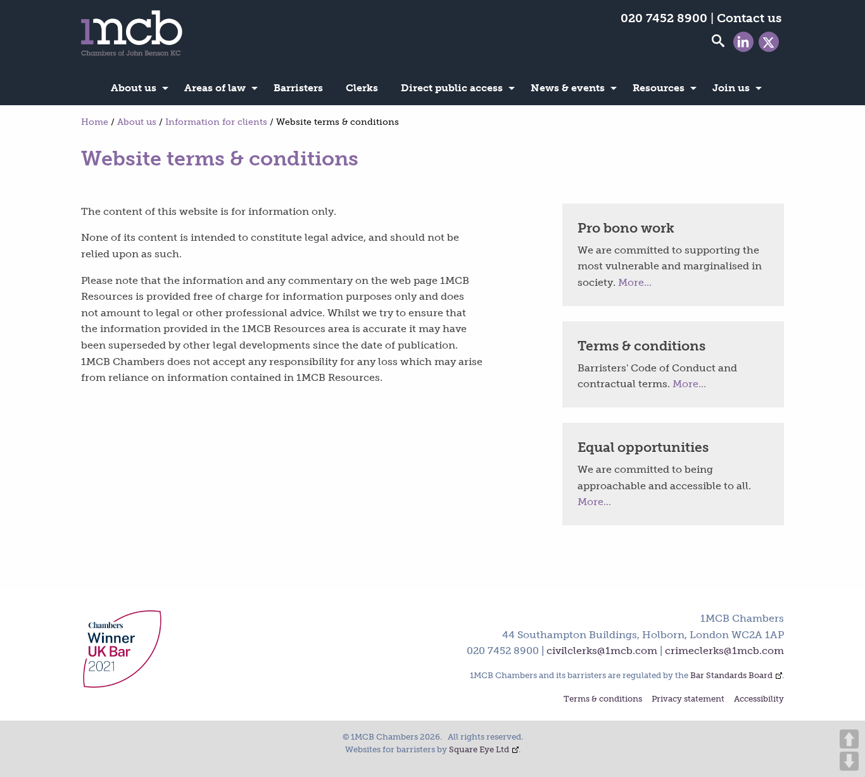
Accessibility (759, 699)
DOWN (849, 761)
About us (133, 88)
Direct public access (452, 88)
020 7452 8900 (664, 18)
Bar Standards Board (731, 675)
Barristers (298, 88)
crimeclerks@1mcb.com (724, 651)
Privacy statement (688, 699)
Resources (659, 88)
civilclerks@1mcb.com (601, 651)
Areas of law (215, 88)
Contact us (749, 18)
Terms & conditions (603, 699)
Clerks (362, 88)
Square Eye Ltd (479, 749)
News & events (568, 88)
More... (635, 282)
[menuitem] (136, 88)
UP (849, 738)
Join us (731, 88)
